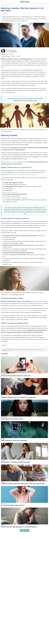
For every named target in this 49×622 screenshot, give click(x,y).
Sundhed (3, 525)
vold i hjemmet (13, 162)
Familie (7, 5)
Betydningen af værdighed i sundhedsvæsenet (15, 462)
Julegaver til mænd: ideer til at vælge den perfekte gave (18, 397)
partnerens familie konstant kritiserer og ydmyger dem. (23, 174)
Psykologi (3, 417)
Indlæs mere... (24, 530)
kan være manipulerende (10, 192)
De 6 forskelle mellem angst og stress (12, 505)
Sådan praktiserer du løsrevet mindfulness (14, 440)
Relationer (3, 5)
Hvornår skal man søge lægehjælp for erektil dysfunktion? (19, 527)
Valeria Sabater (13, 51)
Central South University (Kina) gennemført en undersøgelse (17, 310)
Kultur (2, 395)
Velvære (3, 439)
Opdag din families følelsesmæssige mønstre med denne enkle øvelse (22, 483)
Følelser (3, 482)
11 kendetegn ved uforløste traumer (12, 419)
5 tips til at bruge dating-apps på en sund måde (15, 375)
